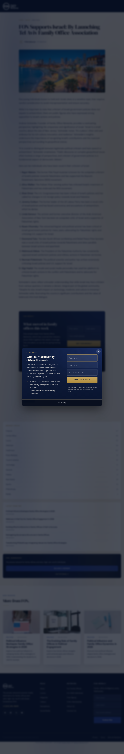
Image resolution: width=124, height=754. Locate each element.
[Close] (98, 351)
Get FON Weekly (82, 379)
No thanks (62, 403)
